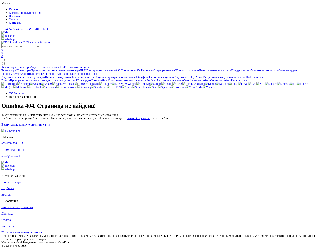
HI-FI (83, 70)
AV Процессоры (126, 70)
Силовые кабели (220, 80)
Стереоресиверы (163, 70)
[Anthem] (23, 83)
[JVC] (252, 83)
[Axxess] (46, 83)
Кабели (151, 80)
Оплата (13, 19)
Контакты (15, 22)
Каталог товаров (11, 182)
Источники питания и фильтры (127, 80)
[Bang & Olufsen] (63, 83)
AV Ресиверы (144, 70)
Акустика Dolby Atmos (188, 77)
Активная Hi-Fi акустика (248, 77)
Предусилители (241, 70)
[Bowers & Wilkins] (124, 83)
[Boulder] (105, 83)
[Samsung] (84, 87)
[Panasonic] (49, 87)
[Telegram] (8, 35)
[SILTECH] (114, 87)
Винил (5, 80)
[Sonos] (127, 87)
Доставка (15, 16)
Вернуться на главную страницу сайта (25, 124)
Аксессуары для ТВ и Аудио (73, 80)
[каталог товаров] (3, 63)
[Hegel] (243, 83)
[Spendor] (164, 87)
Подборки (7, 188)
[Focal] (233, 83)
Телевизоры (8, 70)
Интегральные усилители (215, 70)
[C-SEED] (143, 83)
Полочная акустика (83, 77)
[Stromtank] (178, 87)
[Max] (5, 32)
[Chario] (166, 83)
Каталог (14, 9)
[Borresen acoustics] (87, 83)
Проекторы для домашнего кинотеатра (55, 70)
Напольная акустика (58, 77)
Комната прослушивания (25, 12)
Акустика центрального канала (115, 77)
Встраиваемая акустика (218, 77)
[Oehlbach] (34, 87)
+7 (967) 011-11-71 (36, 29)
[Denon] (210, 83)
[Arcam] (35, 83)
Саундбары (38, 77)
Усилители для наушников (37, 73)
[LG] (293, 83)
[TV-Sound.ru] (10, 130)
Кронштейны (99, 80)
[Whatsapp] (8, 39)
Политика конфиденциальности (21, 232)
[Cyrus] (177, 83)
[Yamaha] (209, 87)
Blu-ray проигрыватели (101, 70)
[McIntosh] (20, 87)
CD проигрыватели (186, 70)
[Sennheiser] (99, 87)
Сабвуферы (142, 77)
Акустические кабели (170, 80)
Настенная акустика (161, 77)
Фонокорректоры (86, 73)
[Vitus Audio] (194, 87)
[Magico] (7, 87)
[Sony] (153, 87)
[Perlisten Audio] (66, 87)
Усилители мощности (264, 70)
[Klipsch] (271, 83)
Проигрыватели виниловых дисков (32, 80)
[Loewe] (302, 83)
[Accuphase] (9, 83)
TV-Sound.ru (16, 93)
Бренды (6, 194)
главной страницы (138, 118)
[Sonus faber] (140, 87)
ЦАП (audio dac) (64, 73)
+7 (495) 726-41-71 (13, 29)
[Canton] (155, 83)
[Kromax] (283, 83)
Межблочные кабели (197, 80)
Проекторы (23, 70)
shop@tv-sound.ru (12, 156)
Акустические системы (16, 77)
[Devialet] (222, 83)
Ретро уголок (239, 80)
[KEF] (260, 83)
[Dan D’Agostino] (193, 83)
